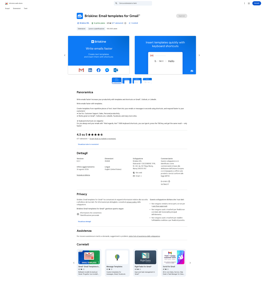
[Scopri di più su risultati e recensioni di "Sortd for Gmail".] (167, 269)
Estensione (81, 29)
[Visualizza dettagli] (84, 221)
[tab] (7, 8)
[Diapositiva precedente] (65, 55)
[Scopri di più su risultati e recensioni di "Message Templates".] (111, 269)
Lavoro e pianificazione (96, 29)
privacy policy (132, 202)
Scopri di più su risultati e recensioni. (103, 139)
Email (138, 176)
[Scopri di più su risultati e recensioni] (169, 181)
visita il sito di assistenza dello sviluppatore (144, 236)
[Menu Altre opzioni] (244, 3)
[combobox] (135, 3)
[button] (249, 3)
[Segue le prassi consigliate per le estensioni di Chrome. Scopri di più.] (92, 23)
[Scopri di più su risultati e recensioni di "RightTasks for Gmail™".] (140, 269)
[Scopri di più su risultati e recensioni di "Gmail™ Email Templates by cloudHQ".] (83, 269)
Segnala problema (83, 175)
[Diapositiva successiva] (199, 55)
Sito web (139, 173)
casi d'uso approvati (159, 206)
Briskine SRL (84, 23)
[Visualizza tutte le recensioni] (88, 144)
